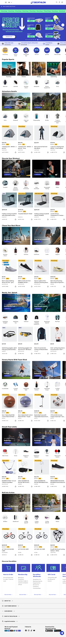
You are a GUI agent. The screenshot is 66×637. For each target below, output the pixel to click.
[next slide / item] (63, 25)
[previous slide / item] (3, 25)
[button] (30, 39)
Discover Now (8, 594)
